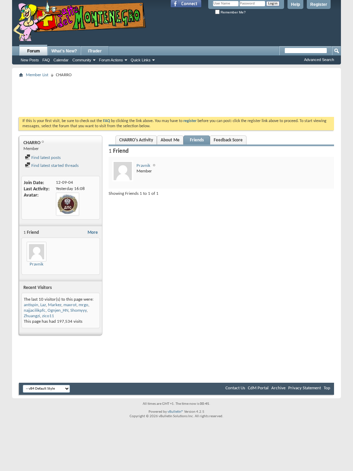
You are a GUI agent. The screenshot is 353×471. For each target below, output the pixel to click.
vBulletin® (175, 412)
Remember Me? (233, 12)
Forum (33, 51)
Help (295, 4)
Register (318, 4)
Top (327, 388)
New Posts (30, 60)
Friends (197, 140)
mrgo (83, 305)
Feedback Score (228, 140)
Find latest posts (45, 158)
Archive (278, 388)
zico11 (48, 316)
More (93, 232)
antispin (31, 305)
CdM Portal (258, 388)
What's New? (64, 51)
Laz (43, 305)
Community (81, 60)
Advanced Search (319, 60)
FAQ (46, 60)
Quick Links (141, 60)
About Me (170, 140)
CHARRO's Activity (136, 140)
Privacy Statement (304, 388)
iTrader (95, 51)
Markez (54, 305)
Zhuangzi (32, 316)
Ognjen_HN (58, 310)
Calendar (61, 60)
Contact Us (235, 388)
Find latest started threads (54, 165)
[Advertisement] (176, 95)
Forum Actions (111, 60)
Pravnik (36, 264)
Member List (37, 75)
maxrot (70, 305)
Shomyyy (78, 310)
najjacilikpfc (35, 310)
